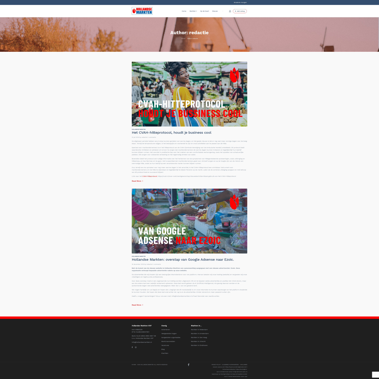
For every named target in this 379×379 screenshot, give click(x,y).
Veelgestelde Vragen (169, 333)
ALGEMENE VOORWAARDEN (230, 364)
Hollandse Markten (138, 129)
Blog (163, 349)
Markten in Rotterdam (199, 329)
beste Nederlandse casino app (238, 376)
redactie (144, 137)
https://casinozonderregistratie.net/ (236, 367)
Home (183, 38)
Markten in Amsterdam (200, 333)
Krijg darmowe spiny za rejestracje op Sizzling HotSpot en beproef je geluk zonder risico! (229, 374)
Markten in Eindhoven (199, 345)
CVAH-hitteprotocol (149, 176)
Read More (137, 181)
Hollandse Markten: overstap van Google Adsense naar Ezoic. (183, 259)
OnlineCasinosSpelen (228, 369)
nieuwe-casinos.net (218, 367)
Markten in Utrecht (198, 341)
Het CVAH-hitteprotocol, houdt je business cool (171, 132)
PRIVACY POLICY (216, 364)
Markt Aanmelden (168, 341)
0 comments (151, 137)
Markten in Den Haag (199, 337)
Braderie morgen (240, 2)
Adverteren (165, 329)
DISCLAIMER (243, 364)
